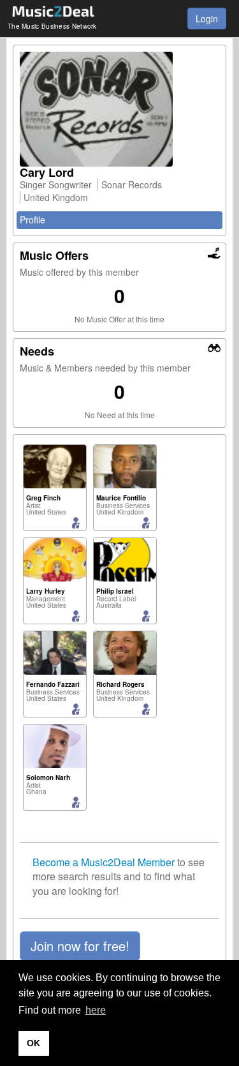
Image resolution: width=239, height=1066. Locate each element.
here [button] (95, 1010)
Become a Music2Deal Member (104, 862)
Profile (32, 219)
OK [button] (33, 1043)
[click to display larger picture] (119, 109)
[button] (80, 946)
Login (207, 18)
